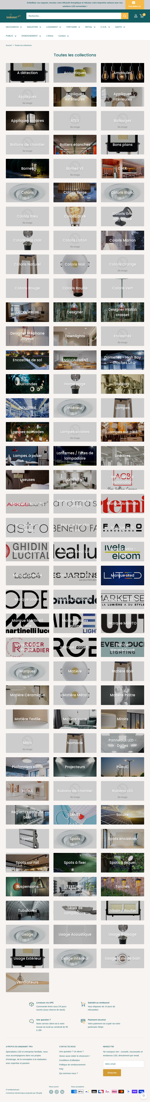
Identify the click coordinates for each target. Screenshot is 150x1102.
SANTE (118, 27)
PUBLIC (9, 36)
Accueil (9, 45)
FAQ (61, 1069)
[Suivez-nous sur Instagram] (57, 1092)
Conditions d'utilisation (69, 1060)
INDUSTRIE (32, 27)
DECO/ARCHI (12, 27)
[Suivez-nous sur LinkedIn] (62, 1092)
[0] (142, 16)
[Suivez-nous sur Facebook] (51, 1092)
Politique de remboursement (72, 1064)
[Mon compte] (135, 16)
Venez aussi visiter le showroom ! (74, 1056)
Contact (62, 36)
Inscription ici (134, 6)
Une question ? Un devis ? (71, 1051)
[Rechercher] (124, 16)
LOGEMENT (52, 27)
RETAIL (88, 27)
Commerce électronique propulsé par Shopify (24, 1093)
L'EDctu (49, 36)
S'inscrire (112, 1073)
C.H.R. (104, 27)
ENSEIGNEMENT (30, 36)
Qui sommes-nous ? (68, 1073)
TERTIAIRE (71, 27)
